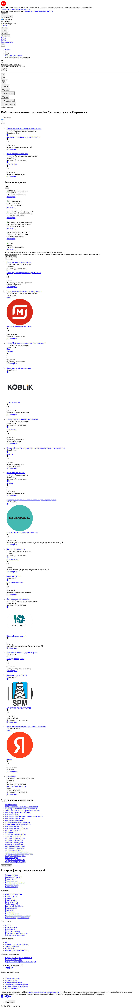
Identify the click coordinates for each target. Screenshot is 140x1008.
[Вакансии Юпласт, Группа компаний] (72, 621)
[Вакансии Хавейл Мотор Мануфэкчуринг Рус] (72, 518)
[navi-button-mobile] (3, 45)
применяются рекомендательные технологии (44, 992)
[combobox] (11, 64)
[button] (3, 38)
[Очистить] (4, 69)
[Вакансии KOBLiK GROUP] (72, 387)
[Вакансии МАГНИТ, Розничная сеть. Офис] (72, 312)
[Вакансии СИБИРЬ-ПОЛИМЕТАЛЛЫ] (72, 694)
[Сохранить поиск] (3, 75)
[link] (4, 33)
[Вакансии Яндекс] (72, 745)
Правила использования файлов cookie (38, 11)
